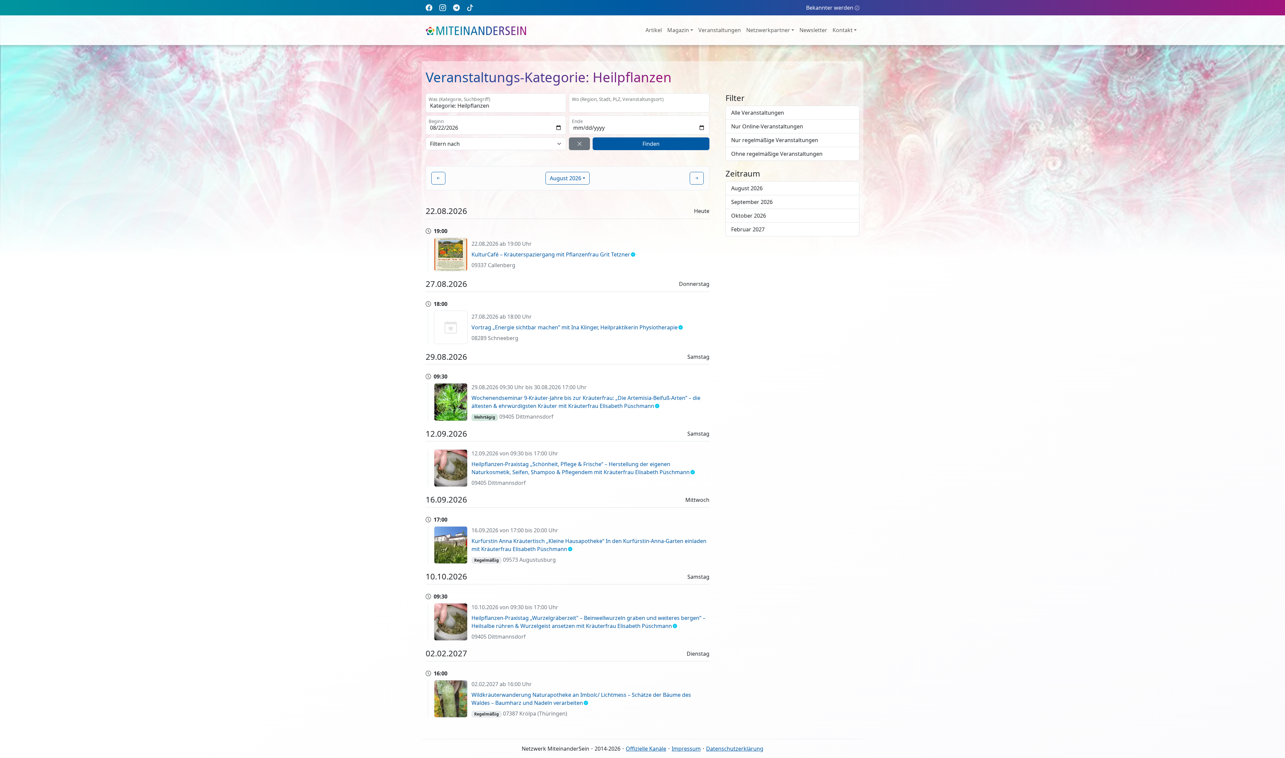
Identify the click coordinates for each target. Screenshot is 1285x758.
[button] (438, 178)
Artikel (654, 30)
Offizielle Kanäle (646, 748)
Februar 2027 (748, 229)
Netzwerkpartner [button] (768, 30)
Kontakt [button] (843, 30)
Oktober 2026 (748, 215)
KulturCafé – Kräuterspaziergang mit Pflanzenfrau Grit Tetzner (551, 254)
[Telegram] (456, 7)
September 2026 (752, 202)
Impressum (686, 748)
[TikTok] (470, 7)
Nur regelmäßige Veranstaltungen (774, 140)
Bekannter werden (829, 7)
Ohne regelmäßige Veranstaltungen (777, 153)
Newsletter (813, 30)
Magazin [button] (678, 30)
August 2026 (747, 188)
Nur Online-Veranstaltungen (767, 126)
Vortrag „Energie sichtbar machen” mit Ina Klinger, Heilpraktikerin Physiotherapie (575, 327)
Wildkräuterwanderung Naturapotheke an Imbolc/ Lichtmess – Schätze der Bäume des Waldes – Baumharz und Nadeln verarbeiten (581, 699)
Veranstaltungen (719, 30)
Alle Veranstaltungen (757, 112)
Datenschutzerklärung (734, 748)
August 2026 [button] (565, 178)
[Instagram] (442, 7)
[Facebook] (429, 7)
